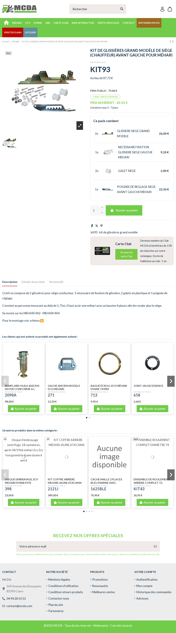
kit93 (94, 232)
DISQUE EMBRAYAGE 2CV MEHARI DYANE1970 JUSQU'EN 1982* (21, 482)
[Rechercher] (121, 9)
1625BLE (98, 489)
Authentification (146, 579)
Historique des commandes (154, 592)
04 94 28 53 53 (16, 598)
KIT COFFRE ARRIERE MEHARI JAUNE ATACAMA (65, 481)
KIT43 (139, 489)
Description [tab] (9, 281)
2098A (10, 395)
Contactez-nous (58, 598)
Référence (98, 62)
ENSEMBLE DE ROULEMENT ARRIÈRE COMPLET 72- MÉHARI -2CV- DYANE (152, 482)
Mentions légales (59, 579)
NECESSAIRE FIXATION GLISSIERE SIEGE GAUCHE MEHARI (135, 152)
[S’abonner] (155, 546)
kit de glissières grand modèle (118, 232)
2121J (53, 489)
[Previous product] (170, 41)
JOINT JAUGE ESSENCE (148, 385)
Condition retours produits (65, 592)
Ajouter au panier (127, 210)
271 (51, 395)
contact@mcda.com (19, 606)
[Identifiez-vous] (162, 9)
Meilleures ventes (103, 592)
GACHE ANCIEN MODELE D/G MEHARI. (64, 387)
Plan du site (55, 605)
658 (137, 395)
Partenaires (56, 611)
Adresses (142, 598)
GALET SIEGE (127, 171)
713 (94, 395)
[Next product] (173, 41)
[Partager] (92, 226)
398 (8, 489)
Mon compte (144, 586)
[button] (86, 417)
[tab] (56, 282)
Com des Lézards (121, 625)
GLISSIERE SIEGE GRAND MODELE (133, 133)
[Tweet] (96, 226)
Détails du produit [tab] (33, 281)
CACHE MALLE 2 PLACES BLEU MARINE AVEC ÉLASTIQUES (106, 482)
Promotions (100, 579)
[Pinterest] (101, 226)
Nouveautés (100, 586)
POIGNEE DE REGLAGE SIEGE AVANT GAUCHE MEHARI (136, 189)
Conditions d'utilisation (63, 586)
